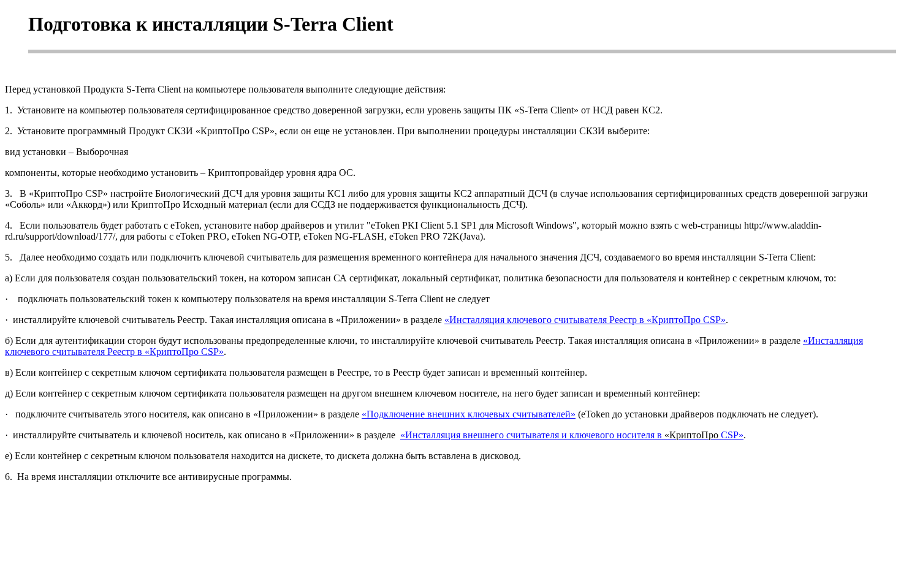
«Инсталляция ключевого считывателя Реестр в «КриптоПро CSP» (585, 319)
